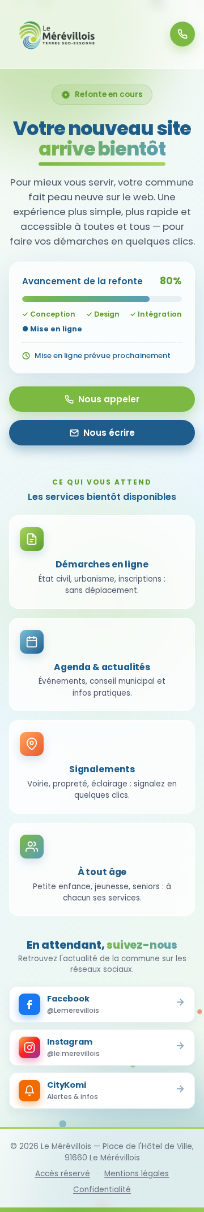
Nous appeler (108, 399)
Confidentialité (102, 1189)
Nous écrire (109, 433)
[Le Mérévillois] (57, 34)
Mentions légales (136, 1173)
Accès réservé (62, 1173)
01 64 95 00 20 (182, 34)
